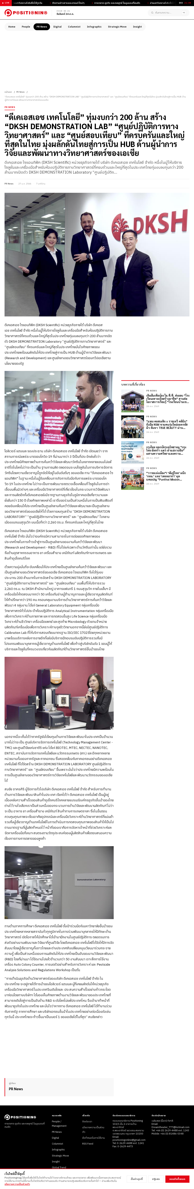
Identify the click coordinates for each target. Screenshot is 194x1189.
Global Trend (59, 1167)
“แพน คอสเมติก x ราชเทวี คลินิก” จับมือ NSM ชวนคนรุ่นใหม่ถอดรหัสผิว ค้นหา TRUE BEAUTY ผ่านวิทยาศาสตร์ (167, 424)
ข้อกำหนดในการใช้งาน (93, 1138)
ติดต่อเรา (87, 1121)
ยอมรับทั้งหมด (177, 1179)
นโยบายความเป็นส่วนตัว (17, 1184)
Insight (137, 27)
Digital (57, 27)
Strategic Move (117, 27)
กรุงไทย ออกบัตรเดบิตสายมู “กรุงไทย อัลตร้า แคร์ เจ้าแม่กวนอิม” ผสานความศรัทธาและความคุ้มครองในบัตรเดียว (166, 450)
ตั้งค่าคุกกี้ (137, 1179)
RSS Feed (87, 1144)
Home (11, 27)
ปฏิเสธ (156, 1179)
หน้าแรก (8, 92)
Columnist (74, 27)
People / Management (59, 1123)
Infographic (94, 27)
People (26, 27)
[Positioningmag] (26, 12)
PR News (42, 27)
